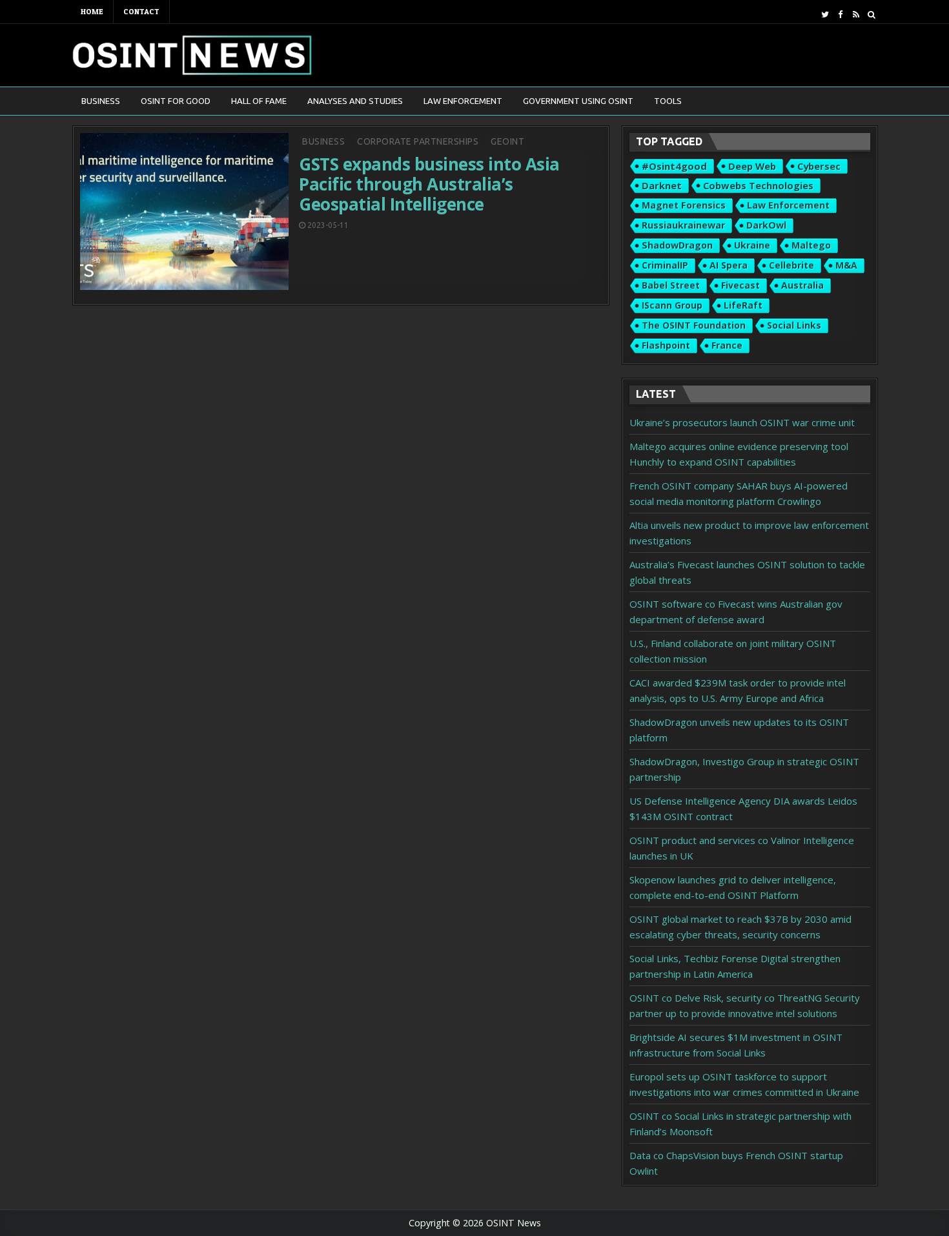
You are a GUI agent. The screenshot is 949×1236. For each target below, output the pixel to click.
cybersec (819, 166)
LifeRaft (743, 305)
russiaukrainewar (683, 225)
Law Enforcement (462, 100)
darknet (662, 185)
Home (92, 11)
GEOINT (507, 141)
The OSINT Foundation (694, 325)
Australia (802, 285)
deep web (752, 166)
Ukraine (752, 245)
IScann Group (672, 305)
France (726, 345)
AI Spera (728, 265)
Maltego (811, 245)
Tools (668, 100)
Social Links (794, 325)
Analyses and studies (355, 100)
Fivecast (740, 285)
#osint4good (674, 166)
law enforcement (788, 205)
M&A (846, 265)
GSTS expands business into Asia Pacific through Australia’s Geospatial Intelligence (429, 184)
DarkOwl (766, 225)
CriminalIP (665, 265)
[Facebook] (840, 14)
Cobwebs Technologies (758, 185)
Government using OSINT (578, 100)
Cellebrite (791, 265)
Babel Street (671, 285)
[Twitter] (825, 14)
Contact (141, 11)
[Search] (871, 14)
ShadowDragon (677, 245)
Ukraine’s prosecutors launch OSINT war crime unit (742, 422)
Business (100, 100)
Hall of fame (259, 100)
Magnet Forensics (684, 205)
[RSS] (856, 14)
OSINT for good (175, 100)
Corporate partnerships (417, 141)
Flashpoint (666, 345)
